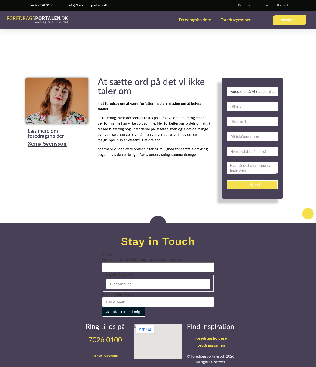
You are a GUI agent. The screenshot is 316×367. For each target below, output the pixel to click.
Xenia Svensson (47, 144)
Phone (107, 254)
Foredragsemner (235, 20)
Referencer (246, 5)
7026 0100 (105, 340)
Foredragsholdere (195, 20)
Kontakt (282, 5)
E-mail (117, 294)
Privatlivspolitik (105, 356)
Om (265, 5)
